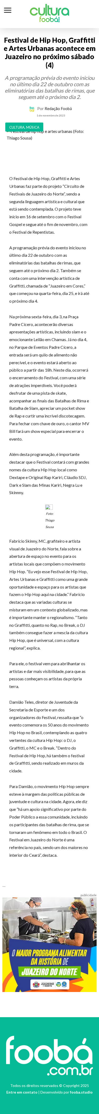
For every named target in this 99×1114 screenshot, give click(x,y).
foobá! (50, 20)
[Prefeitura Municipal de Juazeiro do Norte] (49, 944)
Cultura (49, 12)
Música (32, 127)
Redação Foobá (58, 108)
